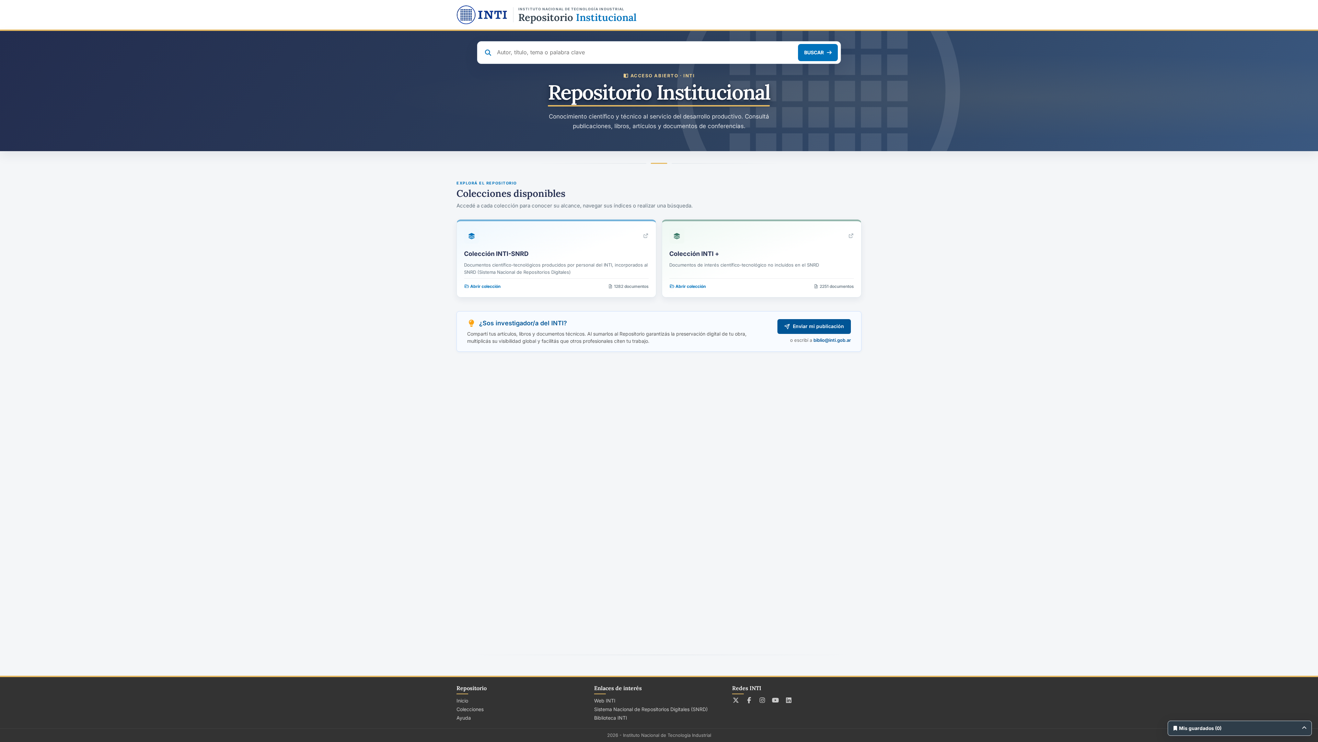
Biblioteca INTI (610, 718)
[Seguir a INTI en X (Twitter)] (736, 700)
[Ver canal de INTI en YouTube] (775, 700)
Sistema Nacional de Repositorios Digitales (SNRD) (651, 709)
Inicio (462, 701)
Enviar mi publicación (818, 326)
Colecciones (470, 709)
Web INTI (604, 701)
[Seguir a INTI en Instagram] (762, 700)
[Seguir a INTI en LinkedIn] (789, 700)
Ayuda (463, 718)
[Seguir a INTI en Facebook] (749, 700)
